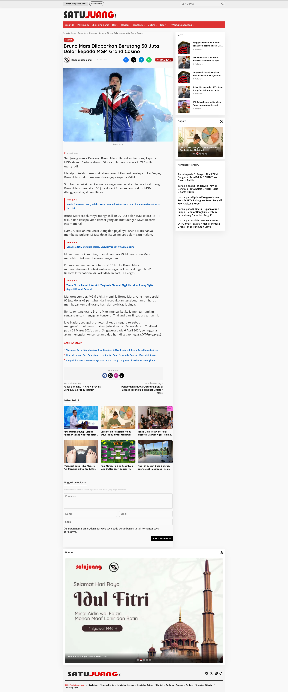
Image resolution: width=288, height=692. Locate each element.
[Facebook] (104, 375)
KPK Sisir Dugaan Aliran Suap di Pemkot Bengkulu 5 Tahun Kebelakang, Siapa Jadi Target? (198, 212)
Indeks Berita (107, 685)
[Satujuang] (90, 14)
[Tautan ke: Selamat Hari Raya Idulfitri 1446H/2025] (144, 610)
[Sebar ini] (126, 60)
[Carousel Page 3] (144, 660)
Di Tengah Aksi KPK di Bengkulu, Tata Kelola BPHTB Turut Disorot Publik (198, 177)
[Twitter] (110, 375)
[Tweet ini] (133, 60)
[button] (222, 3)
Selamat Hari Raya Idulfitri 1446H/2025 (87, 656)
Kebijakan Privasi (145, 685)
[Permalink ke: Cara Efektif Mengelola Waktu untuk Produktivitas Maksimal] (118, 417)
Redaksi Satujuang (81, 59)
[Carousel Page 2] (197, 153)
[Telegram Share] (141, 60)
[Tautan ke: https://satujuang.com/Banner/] (221, 553)
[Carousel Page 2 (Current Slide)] (141, 660)
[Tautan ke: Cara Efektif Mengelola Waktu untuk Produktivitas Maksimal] (200, 142)
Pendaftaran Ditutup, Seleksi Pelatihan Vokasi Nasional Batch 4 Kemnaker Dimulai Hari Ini (81, 433)
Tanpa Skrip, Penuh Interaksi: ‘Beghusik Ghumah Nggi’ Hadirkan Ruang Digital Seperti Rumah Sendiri (155, 433)
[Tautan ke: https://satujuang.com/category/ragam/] (221, 121)
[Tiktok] (121, 375)
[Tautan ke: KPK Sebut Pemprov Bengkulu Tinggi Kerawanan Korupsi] (184, 106)
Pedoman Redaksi (174, 685)
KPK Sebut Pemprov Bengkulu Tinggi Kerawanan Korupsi (207, 103)
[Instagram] (116, 375)
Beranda (66, 33)
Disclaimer (93, 685)
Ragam (73, 33)
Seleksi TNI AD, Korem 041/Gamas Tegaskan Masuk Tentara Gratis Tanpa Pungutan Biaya (199, 223)
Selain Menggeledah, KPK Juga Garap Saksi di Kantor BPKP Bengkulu (207, 89)
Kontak (159, 685)
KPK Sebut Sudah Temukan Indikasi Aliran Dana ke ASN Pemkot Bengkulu (206, 59)
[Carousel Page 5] (206, 153)
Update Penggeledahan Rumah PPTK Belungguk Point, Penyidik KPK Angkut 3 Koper (200, 200)
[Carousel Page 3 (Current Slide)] (200, 153)
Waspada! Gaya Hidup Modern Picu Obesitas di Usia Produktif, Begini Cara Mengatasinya (112, 350)
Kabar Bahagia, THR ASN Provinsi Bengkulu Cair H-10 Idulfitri (82, 386)
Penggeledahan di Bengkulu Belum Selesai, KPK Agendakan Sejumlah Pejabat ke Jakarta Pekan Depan (207, 74)
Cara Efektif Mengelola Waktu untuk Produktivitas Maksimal (100, 246)
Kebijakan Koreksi (125, 685)
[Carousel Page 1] (194, 153)
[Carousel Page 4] (203, 153)
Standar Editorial (204, 685)
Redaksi (189, 685)
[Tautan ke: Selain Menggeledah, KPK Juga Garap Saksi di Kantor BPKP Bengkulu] (184, 91)
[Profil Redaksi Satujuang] (67, 60)
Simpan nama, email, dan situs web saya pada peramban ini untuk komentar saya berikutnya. (111, 530)
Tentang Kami (71, 687)
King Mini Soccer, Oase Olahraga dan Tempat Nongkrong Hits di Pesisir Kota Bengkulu (110, 360)
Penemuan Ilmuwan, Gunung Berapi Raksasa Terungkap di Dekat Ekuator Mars (142, 388)
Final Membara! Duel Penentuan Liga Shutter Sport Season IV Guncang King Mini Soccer (111, 355)
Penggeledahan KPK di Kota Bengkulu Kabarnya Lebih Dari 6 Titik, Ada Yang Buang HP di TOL (207, 44)
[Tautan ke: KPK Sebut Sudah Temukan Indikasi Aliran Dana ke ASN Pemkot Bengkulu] (184, 62)
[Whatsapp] (149, 60)
